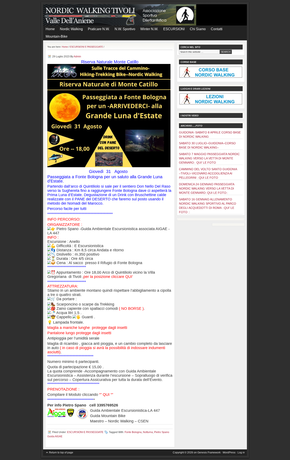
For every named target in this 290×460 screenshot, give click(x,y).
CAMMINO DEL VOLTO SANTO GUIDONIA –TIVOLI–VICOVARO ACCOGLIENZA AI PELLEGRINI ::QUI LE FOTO (208, 173)
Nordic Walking (71, 29)
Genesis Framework (209, 452)
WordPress (229, 452)
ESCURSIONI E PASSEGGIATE (85, 432)
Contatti (216, 29)
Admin (77, 56)
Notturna (148, 432)
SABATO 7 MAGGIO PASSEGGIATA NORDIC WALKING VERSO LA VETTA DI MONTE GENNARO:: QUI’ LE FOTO (209, 158)
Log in (241, 452)
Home (50, 29)
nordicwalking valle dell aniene (145, 14)
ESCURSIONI (174, 29)
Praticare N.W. (99, 29)
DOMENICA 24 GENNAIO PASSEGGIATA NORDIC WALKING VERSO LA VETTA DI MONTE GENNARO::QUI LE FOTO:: (206, 188)
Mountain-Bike (57, 36)
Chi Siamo (198, 29)
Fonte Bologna (133, 432)
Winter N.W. (149, 29)
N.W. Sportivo (125, 29)
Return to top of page (61, 452)
